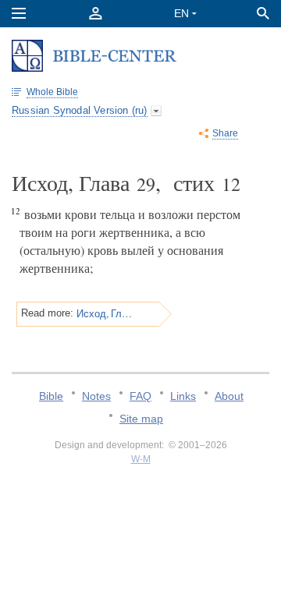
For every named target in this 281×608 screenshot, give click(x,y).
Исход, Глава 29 (104, 313)
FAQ (140, 396)
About (229, 396)
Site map (141, 418)
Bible (51, 396)
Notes (96, 396)
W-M (141, 459)
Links (183, 396)
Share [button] (225, 133)
